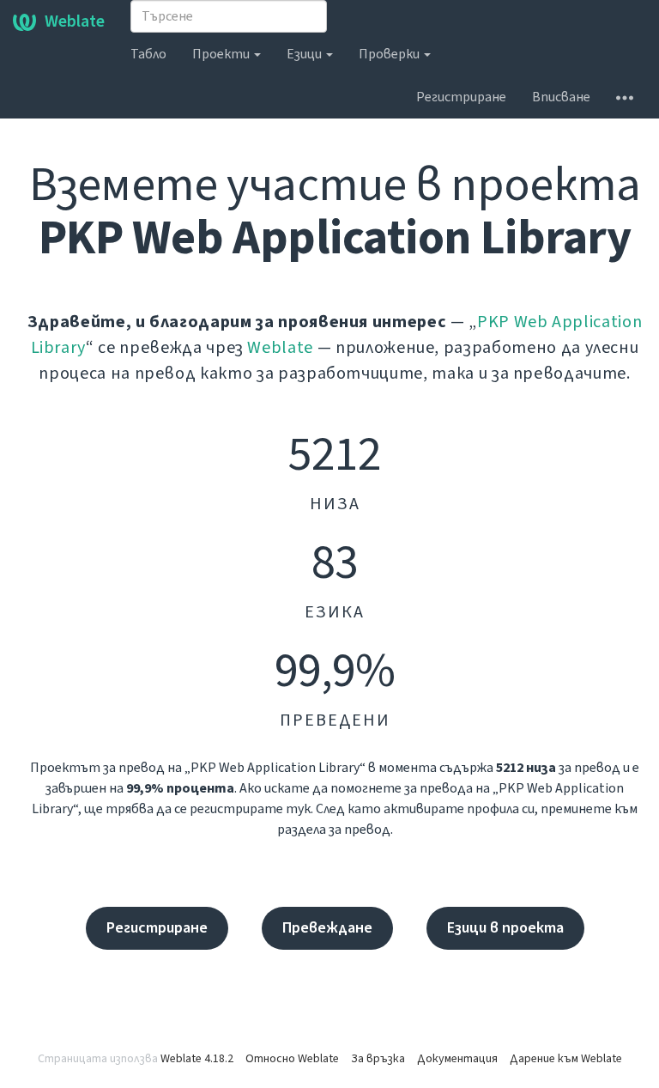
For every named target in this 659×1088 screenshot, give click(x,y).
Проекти (222, 54)
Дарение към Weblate (566, 1058)
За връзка (378, 1058)
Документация (457, 1058)
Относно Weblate (292, 1058)
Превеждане (327, 928)
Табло (148, 54)
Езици (305, 54)
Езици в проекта (505, 928)
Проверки (390, 54)
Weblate (75, 21)
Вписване (561, 97)
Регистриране (461, 97)
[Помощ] (624, 97)
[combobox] (228, 16)
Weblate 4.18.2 (196, 1058)
